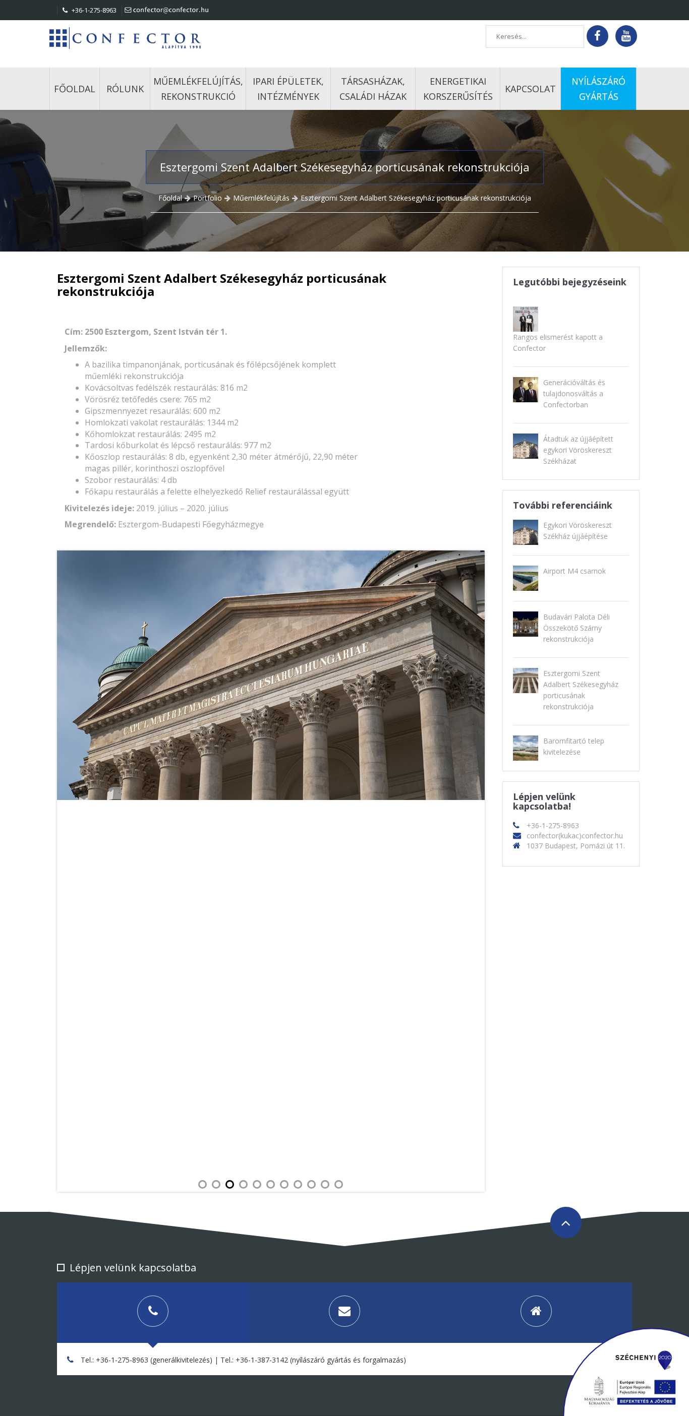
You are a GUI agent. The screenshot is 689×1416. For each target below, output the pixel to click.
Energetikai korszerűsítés (458, 88)
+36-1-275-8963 (93, 10)
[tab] (153, 1312)
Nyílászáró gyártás (598, 88)
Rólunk (125, 89)
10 (325, 1184)
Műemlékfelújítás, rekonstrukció (198, 88)
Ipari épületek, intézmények (288, 88)
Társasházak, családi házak (373, 88)
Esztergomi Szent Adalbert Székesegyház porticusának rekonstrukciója (416, 198)
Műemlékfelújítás (261, 198)
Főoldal (74, 89)
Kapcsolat (530, 89)
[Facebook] (597, 36)
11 (338, 1184)
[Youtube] (626, 36)
